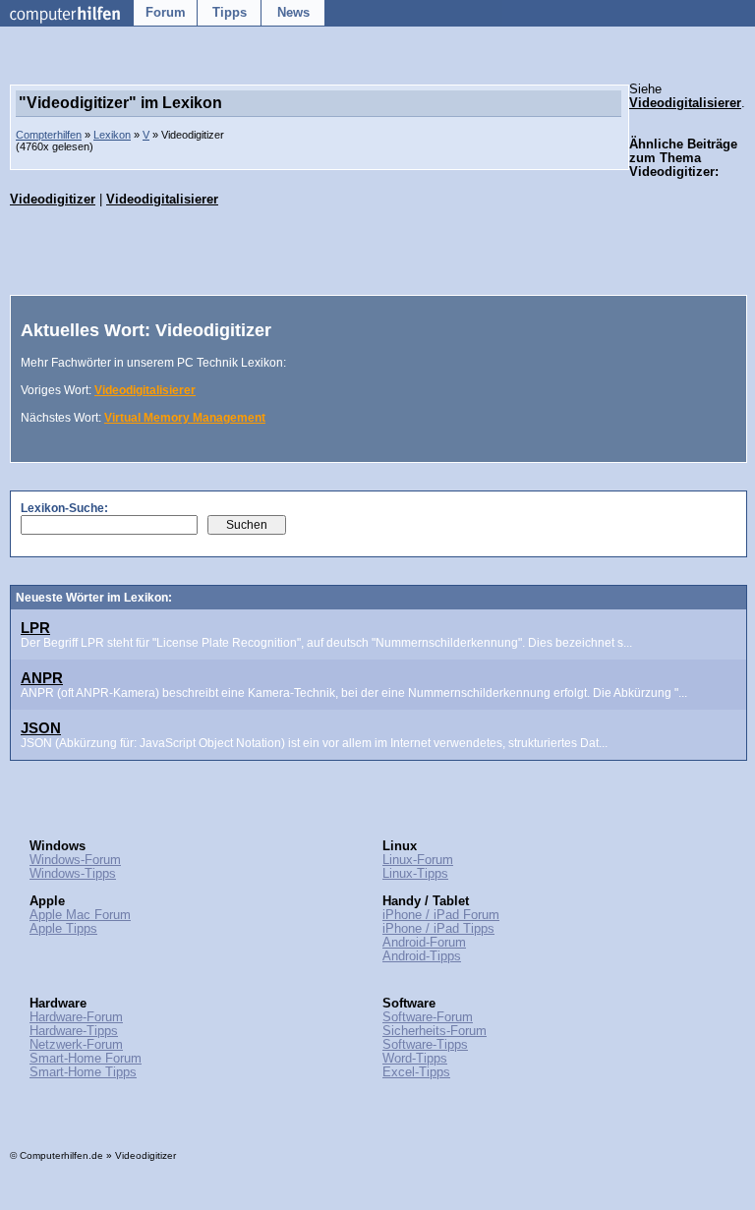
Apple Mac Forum (80, 915)
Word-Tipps (414, 1059)
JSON (41, 728)
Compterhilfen (49, 135)
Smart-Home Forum (85, 1059)
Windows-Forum (75, 860)
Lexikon (112, 135)
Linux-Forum (417, 860)
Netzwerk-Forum (76, 1045)
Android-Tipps (421, 956)
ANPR (42, 677)
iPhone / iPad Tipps (438, 929)
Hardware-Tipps (73, 1031)
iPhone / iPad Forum (440, 915)
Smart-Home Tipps (83, 1072)
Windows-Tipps (72, 874)
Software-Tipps (425, 1045)
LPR (35, 627)
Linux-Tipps (415, 874)
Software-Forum (427, 1017)
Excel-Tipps (416, 1072)
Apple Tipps (63, 929)
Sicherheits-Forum (434, 1031)
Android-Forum (424, 943)
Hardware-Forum (76, 1017)
